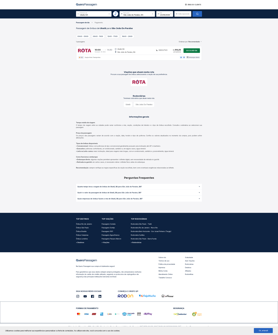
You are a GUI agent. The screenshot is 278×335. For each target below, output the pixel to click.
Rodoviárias (189, 264)
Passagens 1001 (107, 231)
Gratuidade (189, 257)
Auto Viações (190, 261)
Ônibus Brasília (81, 231)
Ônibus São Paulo (82, 228)
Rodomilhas (189, 274)
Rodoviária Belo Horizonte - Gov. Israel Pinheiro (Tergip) (151, 231)
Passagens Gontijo (108, 228)
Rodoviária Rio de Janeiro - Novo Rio (144, 228)
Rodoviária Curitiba (137, 235)
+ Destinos (80, 242)
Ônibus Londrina (82, 239)
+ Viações (105, 242)
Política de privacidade (167, 264)
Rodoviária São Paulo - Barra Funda (143, 239)
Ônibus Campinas (82, 235)
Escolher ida (191, 50)
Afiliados (188, 271)
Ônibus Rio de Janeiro (84, 224)
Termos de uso (164, 261)
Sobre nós (162, 257)
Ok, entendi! (263, 330)
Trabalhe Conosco (165, 278)
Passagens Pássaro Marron (111, 239)
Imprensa (162, 267)
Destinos (188, 267)
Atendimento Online (166, 274)
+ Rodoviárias (136, 242)
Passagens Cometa (108, 224)
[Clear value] (171, 13)
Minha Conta (163, 271)
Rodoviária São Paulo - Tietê (141, 224)
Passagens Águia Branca (110, 235)
